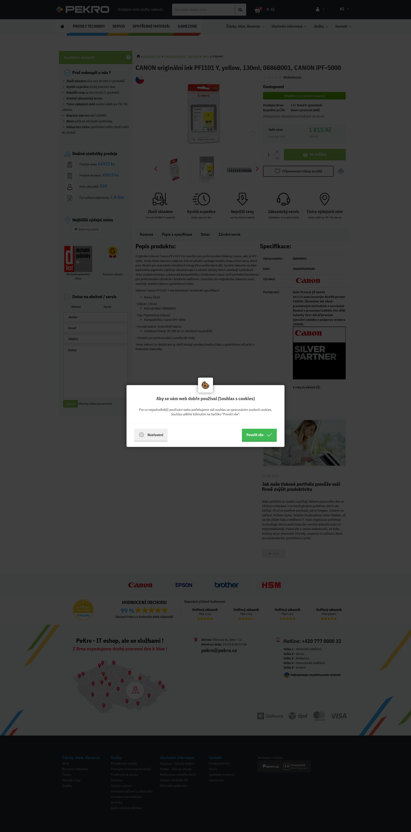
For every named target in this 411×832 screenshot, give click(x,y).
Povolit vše (255, 434)
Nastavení (155, 434)
